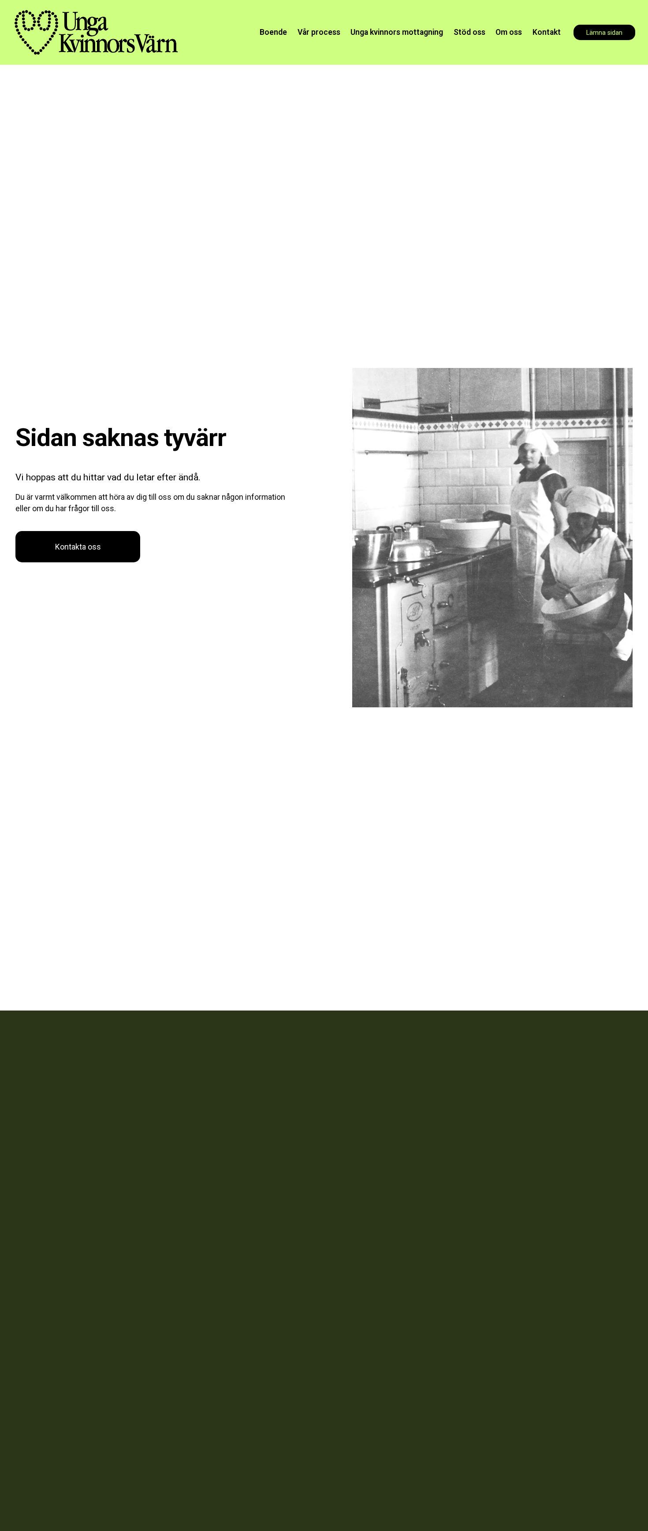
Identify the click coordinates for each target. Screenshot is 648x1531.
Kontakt (547, 32)
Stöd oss (469, 32)
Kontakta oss (78, 547)
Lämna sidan (604, 32)
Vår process (319, 32)
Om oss (508, 32)
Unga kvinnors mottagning (396, 32)
